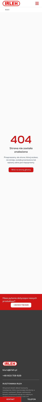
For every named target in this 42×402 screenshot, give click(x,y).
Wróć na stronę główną (21, 170)
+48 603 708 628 (21, 305)
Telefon (31, 399)
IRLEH (7, 10)
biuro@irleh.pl (10, 370)
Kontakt (10, 399)
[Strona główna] (11, 3)
